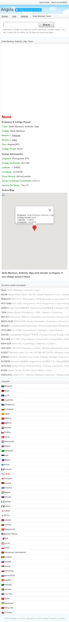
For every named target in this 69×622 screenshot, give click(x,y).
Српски (7, 566)
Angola (7, 9)
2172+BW (6, 330)
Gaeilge (7, 501)
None (3, 290)
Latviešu (7, 520)
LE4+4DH (6, 348)
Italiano (7, 506)
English (7, 446)
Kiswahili (8, 585)
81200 (4, 370)
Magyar (7, 492)
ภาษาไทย (8, 594)
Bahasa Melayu (11, 534)
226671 (5, 308)
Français (8, 469)
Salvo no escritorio (59, 2)
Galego (7, 474)
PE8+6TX (6, 299)
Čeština (7, 432)
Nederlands (9, 441)
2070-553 (6, 366)
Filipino (7, 460)
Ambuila (24, 16)
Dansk (7, 437)
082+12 (5, 317)
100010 (5, 357)
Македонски (9, 529)
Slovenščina (9, 575)
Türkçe (7, 598)
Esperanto (8, 451)
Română (8, 557)
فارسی (7, 543)
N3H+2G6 (6, 343)
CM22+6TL (6, 375)
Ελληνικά (8, 488)
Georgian (8, 478)
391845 (5, 325)
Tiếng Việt (8, 608)
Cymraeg (8, 612)
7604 (3, 312)
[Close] (50, 210)
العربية (6, 395)
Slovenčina (9, 571)
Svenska (8, 589)
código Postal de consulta (29, 10)
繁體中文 (8, 423)
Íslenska (7, 497)
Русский (7, 562)
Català (7, 414)
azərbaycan (9, 404)
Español (7, 580)
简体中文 (8, 418)
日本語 (7, 511)
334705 (5, 334)
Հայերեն (8, 400)
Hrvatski (7, 428)
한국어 (7, 515)
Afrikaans (8, 386)
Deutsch (7, 483)
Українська (9, 603)
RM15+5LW (7, 321)
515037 (5, 352)
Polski (6, 548)
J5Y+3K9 (5, 339)
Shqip (6, 391)
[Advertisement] (34, 78)
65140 (4, 294)
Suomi (7, 465)
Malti (6, 538)
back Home (45, 2)
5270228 (5, 361)
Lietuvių (7, 525)
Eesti (6, 455)
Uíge (14, 16)
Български (8, 409)
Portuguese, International (15, 552)
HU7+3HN (6, 303)
